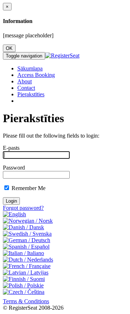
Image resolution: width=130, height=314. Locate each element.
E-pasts (11, 148)
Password (14, 168)
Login (11, 201)
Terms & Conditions (26, 301)
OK (9, 48)
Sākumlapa (30, 68)
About (24, 81)
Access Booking (36, 75)
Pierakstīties (30, 94)
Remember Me (29, 188)
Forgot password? (23, 208)
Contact (26, 88)
